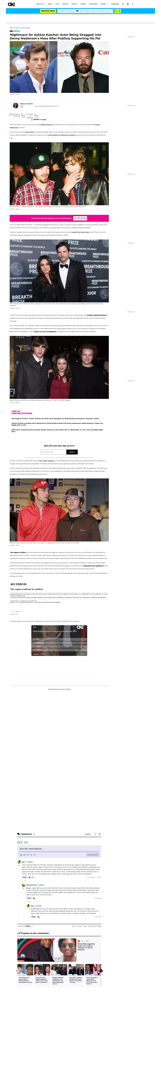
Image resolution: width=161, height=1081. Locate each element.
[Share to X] (23, 114)
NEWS (50, 4)
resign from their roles (80, 232)
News (17, 27)
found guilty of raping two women (61, 135)
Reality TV (41, 4)
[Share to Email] (36, 114)
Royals (65, 4)
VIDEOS (83, 4)
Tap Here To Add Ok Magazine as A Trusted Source (51, 218)
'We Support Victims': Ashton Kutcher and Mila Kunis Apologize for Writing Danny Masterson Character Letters (55, 418)
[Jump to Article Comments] (11, 114)
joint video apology (46, 461)
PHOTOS (74, 4)
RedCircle (18, 611)
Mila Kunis (30, 132)
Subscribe (115, 4)
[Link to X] (132, 4)
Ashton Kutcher (25, 27)
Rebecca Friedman (26, 104)
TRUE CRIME (93, 4)
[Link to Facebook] (123, 4)
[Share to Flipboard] (29, 114)
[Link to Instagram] (127, 4)
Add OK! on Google (39, 119)
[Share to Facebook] (16, 114)
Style (57, 4)
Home (12, 27)
